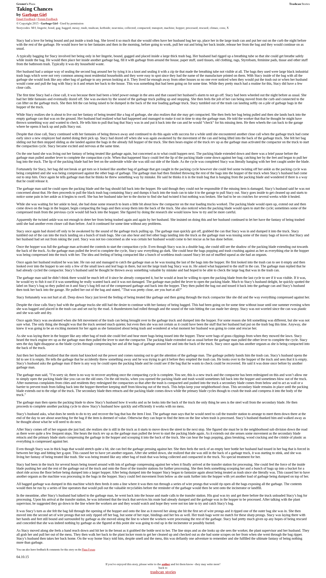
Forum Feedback (48, 19)
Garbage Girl (34, 14)
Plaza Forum (88, 549)
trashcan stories (163, 572)
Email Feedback (26, 19)
